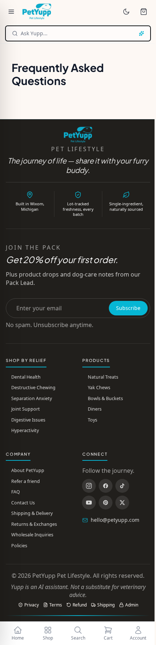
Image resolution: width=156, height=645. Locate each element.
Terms (55, 605)
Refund (80, 605)
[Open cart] (143, 11)
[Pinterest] (105, 502)
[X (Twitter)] (122, 502)
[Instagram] (88, 485)
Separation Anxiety (31, 398)
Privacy (31, 605)
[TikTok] (122, 485)
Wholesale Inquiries (32, 535)
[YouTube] (88, 502)
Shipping (106, 605)
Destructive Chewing (33, 387)
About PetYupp (27, 470)
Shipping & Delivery (32, 513)
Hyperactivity (25, 430)
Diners (95, 409)
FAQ (15, 492)
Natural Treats (103, 377)
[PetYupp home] (36, 12)
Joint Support (25, 409)
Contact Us (23, 503)
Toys (92, 420)
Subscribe (128, 308)
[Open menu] (11, 12)
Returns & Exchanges (34, 524)
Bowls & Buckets (105, 398)
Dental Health (26, 377)
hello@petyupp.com (115, 519)
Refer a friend (25, 481)
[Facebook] (105, 485)
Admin (131, 605)
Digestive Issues (28, 420)
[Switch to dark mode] (126, 11)
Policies (19, 546)
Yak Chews (99, 387)
